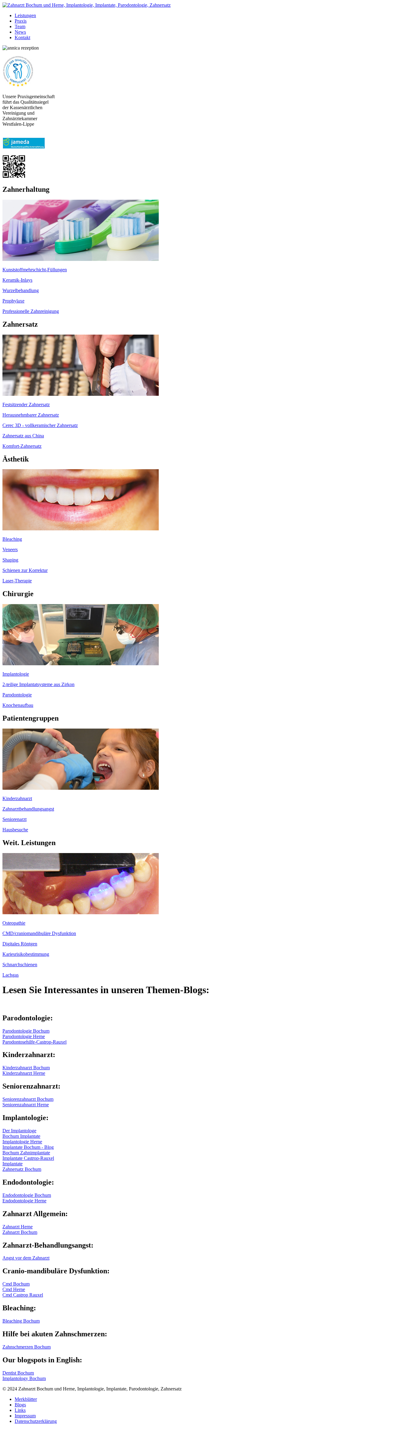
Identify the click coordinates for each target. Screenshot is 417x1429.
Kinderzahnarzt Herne (23, 1073)
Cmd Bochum (16, 1283)
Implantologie (15, 674)
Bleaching (12, 539)
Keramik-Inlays (17, 280)
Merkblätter (26, 1399)
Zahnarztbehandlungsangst (28, 808)
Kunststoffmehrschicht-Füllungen (34, 269)
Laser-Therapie (17, 580)
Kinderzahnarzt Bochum (26, 1067)
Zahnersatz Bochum (21, 1169)
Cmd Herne (13, 1289)
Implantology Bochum (24, 1378)
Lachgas (10, 975)
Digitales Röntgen (19, 943)
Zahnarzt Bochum (19, 1232)
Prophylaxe (13, 300)
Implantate (12, 1163)
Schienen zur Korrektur (25, 570)
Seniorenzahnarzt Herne (25, 1104)
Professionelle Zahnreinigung (30, 311)
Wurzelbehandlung (20, 290)
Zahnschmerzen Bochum (26, 1346)
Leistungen (25, 15)
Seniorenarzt (14, 819)
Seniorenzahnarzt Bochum (27, 1099)
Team (20, 26)
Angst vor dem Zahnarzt (25, 1257)
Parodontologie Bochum (25, 1031)
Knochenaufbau (17, 705)
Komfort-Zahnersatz (22, 446)
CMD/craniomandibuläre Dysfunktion (39, 933)
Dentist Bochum (18, 1372)
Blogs (20, 1404)
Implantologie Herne (22, 1141)
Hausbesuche (15, 829)
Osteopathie (13, 923)
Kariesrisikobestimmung (25, 954)
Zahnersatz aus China (23, 435)
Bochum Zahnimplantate (26, 1152)
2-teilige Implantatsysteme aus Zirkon (38, 684)
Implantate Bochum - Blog (28, 1147)
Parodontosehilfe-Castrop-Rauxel (34, 1042)
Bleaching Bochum (21, 1320)
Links (20, 1410)
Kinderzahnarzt (17, 798)
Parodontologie (17, 694)
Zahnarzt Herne (17, 1226)
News (20, 32)
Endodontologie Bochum (26, 1195)
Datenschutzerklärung (36, 1421)
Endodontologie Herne (24, 1200)
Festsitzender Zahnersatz (26, 404)
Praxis (21, 21)
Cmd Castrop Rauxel (22, 1294)
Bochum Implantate (21, 1136)
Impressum (25, 1415)
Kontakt (22, 37)
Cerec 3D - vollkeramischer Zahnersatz (40, 425)
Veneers (10, 549)
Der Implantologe (19, 1130)
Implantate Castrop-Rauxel (28, 1158)
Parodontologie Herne (23, 1036)
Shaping (10, 559)
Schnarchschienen (19, 964)
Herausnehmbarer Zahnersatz (30, 415)
